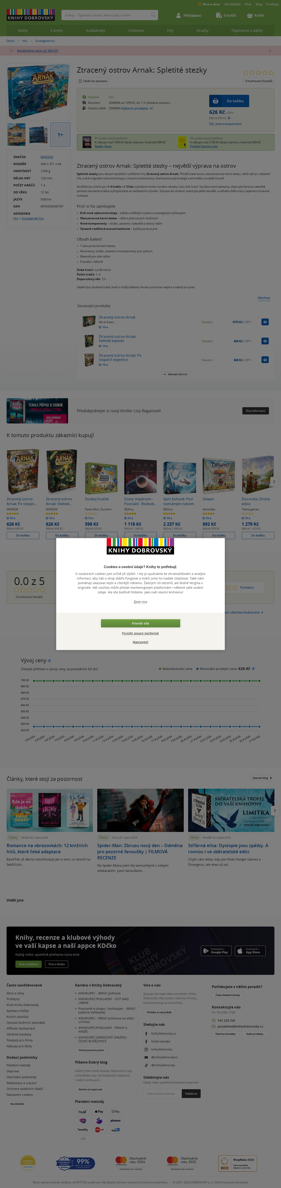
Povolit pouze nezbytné (140, 633)
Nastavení (140, 642)
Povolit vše (140, 623)
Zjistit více (140, 601)
